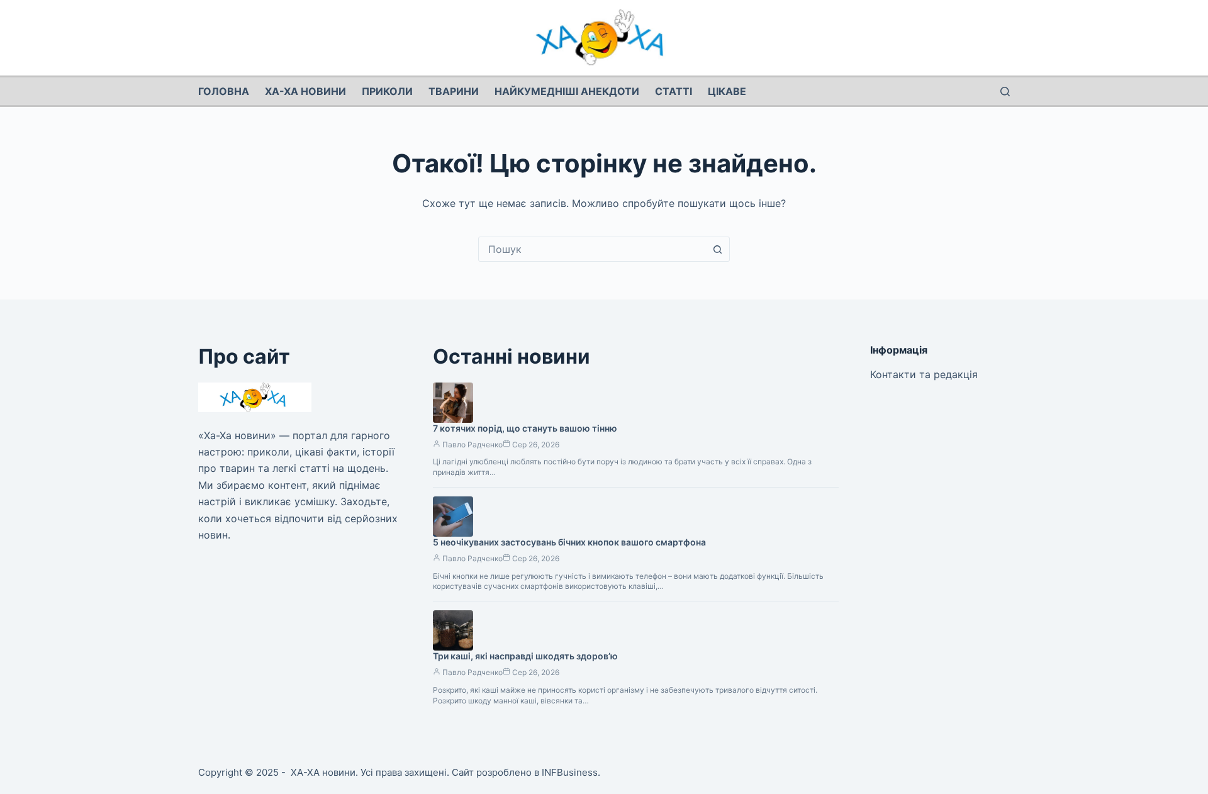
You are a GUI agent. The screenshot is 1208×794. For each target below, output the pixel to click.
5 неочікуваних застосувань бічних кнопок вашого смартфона (569, 542)
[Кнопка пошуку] (717, 249)
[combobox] (592, 249)
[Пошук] (1005, 91)
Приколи (387, 91)
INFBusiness (570, 772)
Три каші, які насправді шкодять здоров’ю (525, 656)
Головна (223, 91)
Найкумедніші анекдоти (567, 91)
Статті (673, 91)
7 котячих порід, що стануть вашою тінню (525, 428)
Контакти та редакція (924, 374)
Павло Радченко (472, 444)
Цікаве (727, 91)
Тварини (453, 91)
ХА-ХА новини (305, 91)
